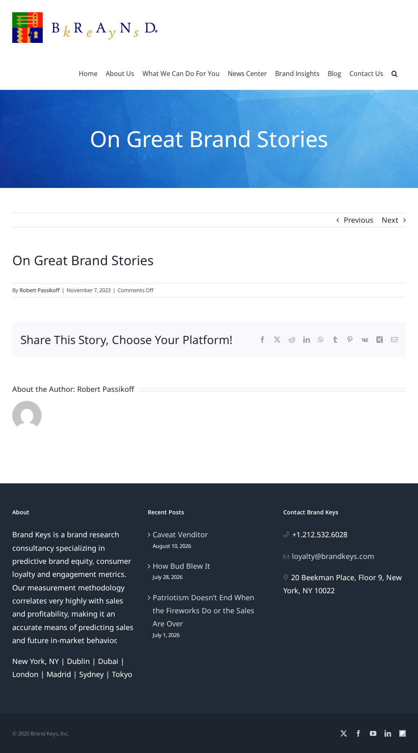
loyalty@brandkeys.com (333, 556)
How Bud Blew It (181, 566)
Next (390, 220)
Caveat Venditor (180, 534)
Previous (359, 220)
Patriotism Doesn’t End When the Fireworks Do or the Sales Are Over (203, 610)
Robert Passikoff (40, 290)
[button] (394, 73)
